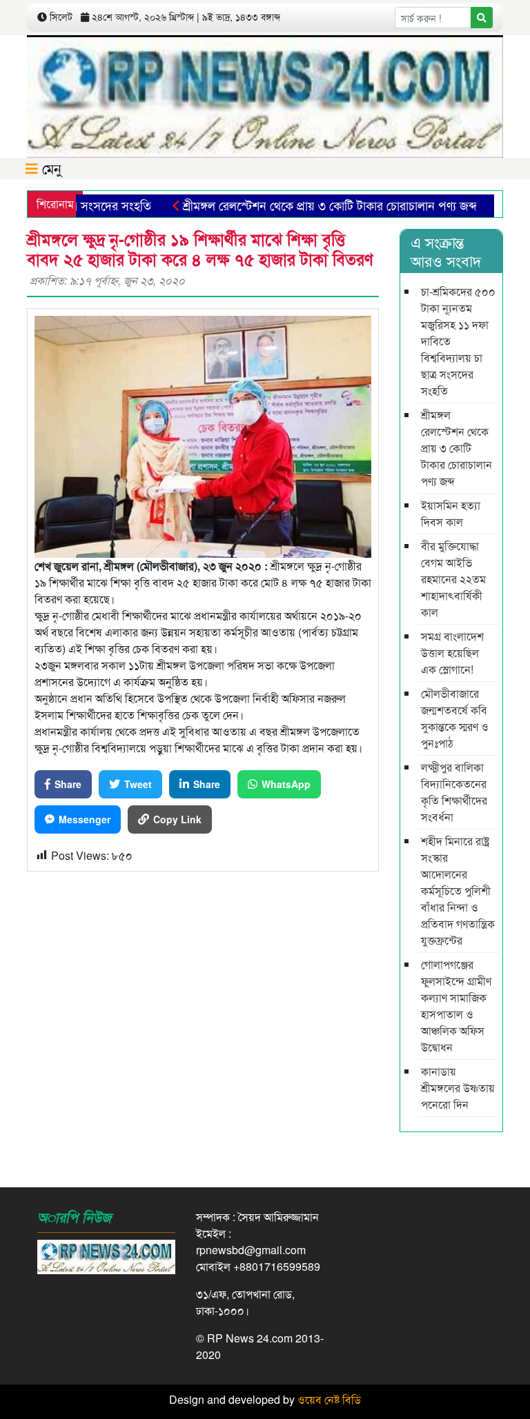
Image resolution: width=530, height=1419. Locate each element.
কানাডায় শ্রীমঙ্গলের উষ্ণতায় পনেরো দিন (458, 1087)
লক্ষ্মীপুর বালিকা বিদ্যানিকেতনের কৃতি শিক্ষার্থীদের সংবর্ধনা (454, 792)
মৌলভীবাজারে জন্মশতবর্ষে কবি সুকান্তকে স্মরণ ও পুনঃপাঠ (455, 718)
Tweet (138, 784)
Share (68, 784)
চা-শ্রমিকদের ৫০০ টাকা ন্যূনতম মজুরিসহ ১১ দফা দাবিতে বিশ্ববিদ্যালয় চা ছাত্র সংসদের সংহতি (458, 341)
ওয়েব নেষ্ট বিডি (329, 1399)
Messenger (84, 819)
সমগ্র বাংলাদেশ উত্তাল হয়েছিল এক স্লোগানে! (452, 652)
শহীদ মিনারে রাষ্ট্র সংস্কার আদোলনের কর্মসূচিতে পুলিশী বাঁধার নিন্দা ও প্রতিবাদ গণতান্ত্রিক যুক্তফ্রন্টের (458, 890)
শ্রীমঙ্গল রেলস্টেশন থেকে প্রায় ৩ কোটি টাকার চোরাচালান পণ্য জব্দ (307, 205)
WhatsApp (286, 784)
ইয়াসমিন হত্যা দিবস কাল (450, 513)
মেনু (49, 168)
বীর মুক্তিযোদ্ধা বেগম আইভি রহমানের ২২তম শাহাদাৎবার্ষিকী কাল (453, 579)
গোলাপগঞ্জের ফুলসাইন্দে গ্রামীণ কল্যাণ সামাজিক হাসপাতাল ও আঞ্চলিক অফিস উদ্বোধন (456, 1005)
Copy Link (177, 819)
